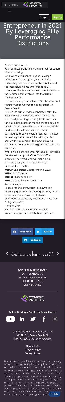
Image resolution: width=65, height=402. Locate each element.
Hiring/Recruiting (17, 70)
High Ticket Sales (17, 62)
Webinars (13, 27)
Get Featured (32, 284)
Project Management (18, 46)
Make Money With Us (32, 277)
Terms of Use (32, 353)
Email (12, 38)
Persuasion (14, 23)
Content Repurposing (19, 42)
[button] (10, 10)
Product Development (19, 35)
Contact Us (32, 346)
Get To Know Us (32, 273)
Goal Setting (15, 58)
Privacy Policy (32, 349)
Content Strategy (17, 31)
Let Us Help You (32, 281)
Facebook (14, 50)
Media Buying (15, 66)
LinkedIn (13, 74)
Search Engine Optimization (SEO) (24, 54)
